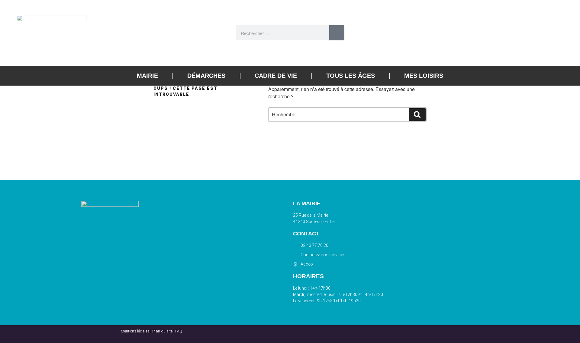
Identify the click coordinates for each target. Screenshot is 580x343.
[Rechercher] (336, 32)
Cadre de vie (276, 75)
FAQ (178, 331)
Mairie (147, 75)
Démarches (206, 75)
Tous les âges (350, 75)
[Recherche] (417, 114)
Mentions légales (135, 331)
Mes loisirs (423, 75)
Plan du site (162, 331)
